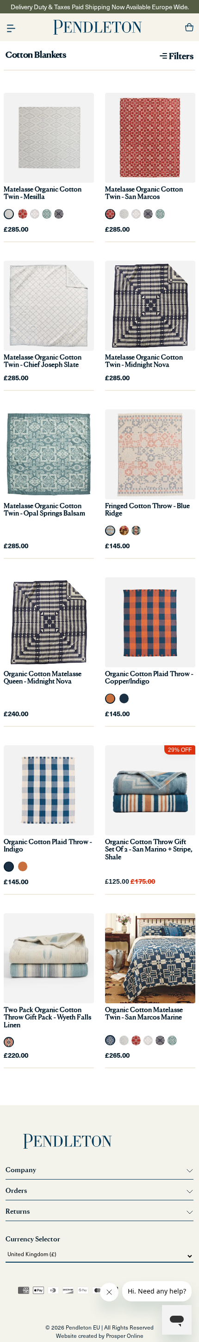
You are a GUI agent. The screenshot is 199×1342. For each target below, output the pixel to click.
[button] (11, 27)
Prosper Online (124, 1335)
